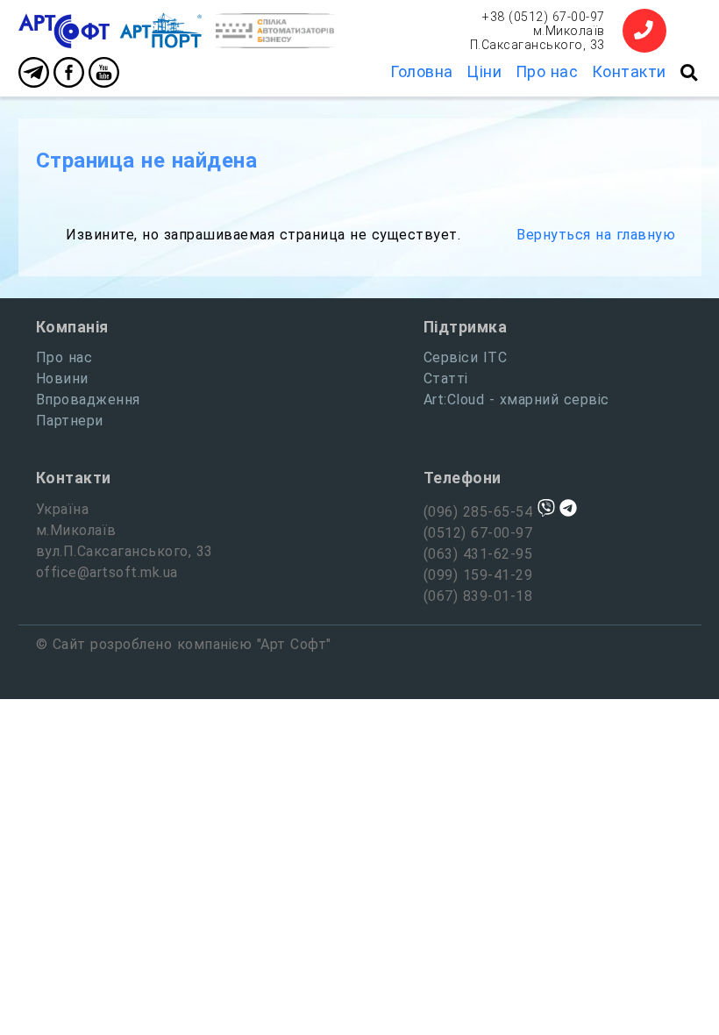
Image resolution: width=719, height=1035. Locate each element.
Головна (421, 71)
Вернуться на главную (595, 234)
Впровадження (88, 399)
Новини (62, 378)
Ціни (484, 71)
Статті (446, 378)
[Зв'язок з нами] (644, 31)
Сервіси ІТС (466, 357)
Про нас (547, 71)
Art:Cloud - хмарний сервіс (516, 399)
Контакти (629, 71)
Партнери (69, 420)
